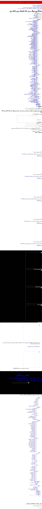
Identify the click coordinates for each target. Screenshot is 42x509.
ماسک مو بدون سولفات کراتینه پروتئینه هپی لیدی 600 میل (31, 198)
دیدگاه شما (40, 122)
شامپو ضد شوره (32, 52)
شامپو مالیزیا (33, 49)
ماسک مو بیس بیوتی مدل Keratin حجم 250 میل (33, 176)
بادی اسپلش (35, 90)
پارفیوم (36, 91)
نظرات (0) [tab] (38, 104)
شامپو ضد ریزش (32, 53)
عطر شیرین (35, 70)
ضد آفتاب (33, 22)
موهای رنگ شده (32, 63)
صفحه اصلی (37, 491)
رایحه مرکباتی (32, 480)
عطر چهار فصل (32, 82)
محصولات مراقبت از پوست (35, 96)
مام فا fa (33, 95)
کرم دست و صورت (31, 23)
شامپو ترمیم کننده (32, 55)
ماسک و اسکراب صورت (33, 100)
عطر (39, 64)
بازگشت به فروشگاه (36, 131)
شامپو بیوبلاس (35, 25)
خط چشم (36, 14)
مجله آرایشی (35, 487)
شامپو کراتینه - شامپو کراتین (32, 36)
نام (41, 124)
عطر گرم (36, 71)
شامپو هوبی (35, 48)
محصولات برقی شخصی (35, 83)
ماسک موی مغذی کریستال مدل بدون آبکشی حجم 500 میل (31, 243)
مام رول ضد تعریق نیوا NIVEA (29, 94)
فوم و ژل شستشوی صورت (30, 21)
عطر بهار (36, 61)
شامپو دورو (36, 31)
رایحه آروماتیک (35, 50)
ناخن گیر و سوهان (32, 18)
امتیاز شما (40, 114)
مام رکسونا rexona (31, 93)
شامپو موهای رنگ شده (33, 44)
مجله (39, 98)
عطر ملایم (36, 73)
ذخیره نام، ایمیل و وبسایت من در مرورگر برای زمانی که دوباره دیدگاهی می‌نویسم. (26, 128)
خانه (41, 7)
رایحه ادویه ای (35, 51)
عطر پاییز (33, 80)
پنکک (37, 399)
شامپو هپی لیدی (32, 48)
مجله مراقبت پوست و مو (33, 488)
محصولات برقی (37, 93)
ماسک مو (25, 7)
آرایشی (38, 397)
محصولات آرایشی (36, 74)
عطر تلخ (33, 69)
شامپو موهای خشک (31, 56)
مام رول (36, 92)
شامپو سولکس (35, 33)
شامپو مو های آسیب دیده (33, 41)
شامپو (39, 32)
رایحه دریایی (33, 86)
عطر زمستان (33, 81)
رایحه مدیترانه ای (32, 91)
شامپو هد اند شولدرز (34, 47)
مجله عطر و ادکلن (34, 489)
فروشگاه (38, 103)
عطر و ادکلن (37, 49)
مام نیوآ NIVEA (32, 416)
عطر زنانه (36, 69)
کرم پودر (36, 13)
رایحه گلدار (36, 56)
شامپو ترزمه (33, 433)
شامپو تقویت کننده (32, 54)
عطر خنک (36, 67)
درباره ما (38, 105)
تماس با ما (38, 106)
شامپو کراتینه (33, 450)
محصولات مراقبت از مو (31, 7)
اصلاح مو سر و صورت (34, 97)
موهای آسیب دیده (32, 58)
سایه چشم (36, 15)
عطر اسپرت (35, 60)
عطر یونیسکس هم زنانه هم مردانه (18, 378)
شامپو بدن (33, 61)
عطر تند (34, 71)
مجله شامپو (35, 486)
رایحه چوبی (33, 88)
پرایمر (36, 77)
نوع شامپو (36, 438)
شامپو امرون (35, 20)
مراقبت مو (36, 413)
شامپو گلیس (35, 38)
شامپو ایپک (36, 21)
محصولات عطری (37, 89)
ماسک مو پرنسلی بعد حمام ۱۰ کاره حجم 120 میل (33, 221)
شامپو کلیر (36, 37)
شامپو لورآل (35, 39)
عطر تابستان (33, 79)
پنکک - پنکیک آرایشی (34, 78)
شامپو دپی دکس (32, 431)
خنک (33, 380)
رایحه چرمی (33, 90)
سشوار (36, 483)
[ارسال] (39, 109)
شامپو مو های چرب (34, 42)
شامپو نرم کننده (32, 59)
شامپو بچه (33, 60)
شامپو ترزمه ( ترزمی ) (34, 26)
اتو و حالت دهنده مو (34, 84)
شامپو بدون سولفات (31, 51)
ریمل (37, 80)
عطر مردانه (35, 72)
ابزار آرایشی (35, 75)
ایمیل (41, 126)
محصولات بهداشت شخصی (35, 88)
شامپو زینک (33, 36)
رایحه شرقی (33, 89)
